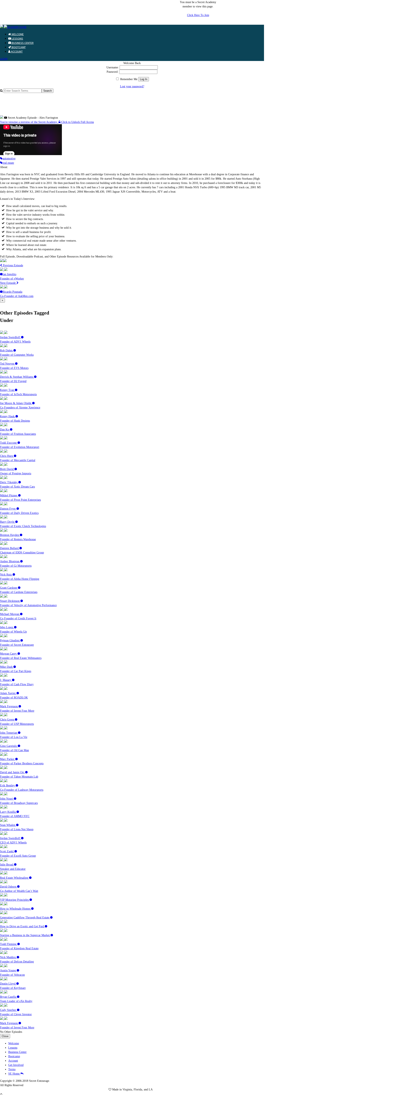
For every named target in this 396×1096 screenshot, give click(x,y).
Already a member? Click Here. (198, 22)
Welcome (17, 34)
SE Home (14, 1073)
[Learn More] (3, 261)
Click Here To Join (198, 15)
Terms (11, 1069)
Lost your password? (132, 86)
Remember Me (128, 79)
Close (5, 1036)
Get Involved (16, 1065)
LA (151, 1089)
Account (16, 51)
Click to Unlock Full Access (77, 122)
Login (3, 59)
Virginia (127, 1089)
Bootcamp (18, 47)
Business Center (22, 43)
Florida (138, 1089)
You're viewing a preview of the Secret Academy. (29, 122)
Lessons (17, 38)
